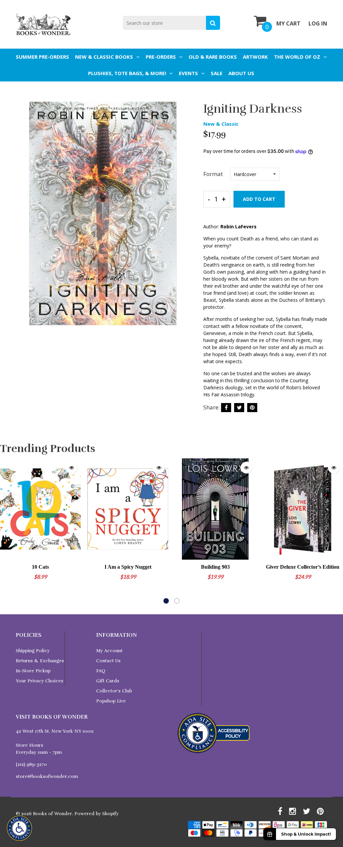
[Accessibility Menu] (19, 828)
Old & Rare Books (213, 56)
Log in (317, 23)
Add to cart (259, 199)
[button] (166, 601)
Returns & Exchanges (40, 661)
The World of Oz (297, 56)
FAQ (100, 671)
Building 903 (215, 567)
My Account (109, 651)
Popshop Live (111, 701)
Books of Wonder (52, 813)
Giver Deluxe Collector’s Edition (302, 567)
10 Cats (40, 567)
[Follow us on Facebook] (226, 407)
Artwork (255, 56)
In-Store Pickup (33, 671)
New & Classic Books (104, 56)
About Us (241, 73)
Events (188, 73)
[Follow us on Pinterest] (252, 407)
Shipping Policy (33, 651)
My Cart (288, 23)
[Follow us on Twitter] (239, 407)
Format (213, 174)
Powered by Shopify (96, 813)
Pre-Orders (161, 56)
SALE (216, 73)
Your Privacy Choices (39, 681)
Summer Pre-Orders (42, 56)
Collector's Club (114, 691)
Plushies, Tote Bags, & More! (127, 73)
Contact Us (108, 661)
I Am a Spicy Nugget (128, 567)
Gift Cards (107, 681)
